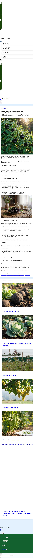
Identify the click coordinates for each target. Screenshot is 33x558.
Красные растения (5, 541)
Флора (4, 550)
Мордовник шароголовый (11, 375)
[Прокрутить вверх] (1, 533)
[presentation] (17, 295)
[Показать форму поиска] (1, 60)
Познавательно (4, 549)
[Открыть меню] (1, 103)
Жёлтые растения (5, 540)
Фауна (4, 57)
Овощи (4, 53)
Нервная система (14, 275)
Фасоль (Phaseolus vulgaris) (11, 440)
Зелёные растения (6, 49)
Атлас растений (4, 537)
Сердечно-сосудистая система (24, 275)
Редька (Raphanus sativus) (11, 311)
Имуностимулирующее (6, 275)
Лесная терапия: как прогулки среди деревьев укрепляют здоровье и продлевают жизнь (17, 513)
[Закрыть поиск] (1, 554)
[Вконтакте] (1, 41)
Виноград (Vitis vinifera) (10, 407)
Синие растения (5, 542)
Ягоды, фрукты (6, 52)
